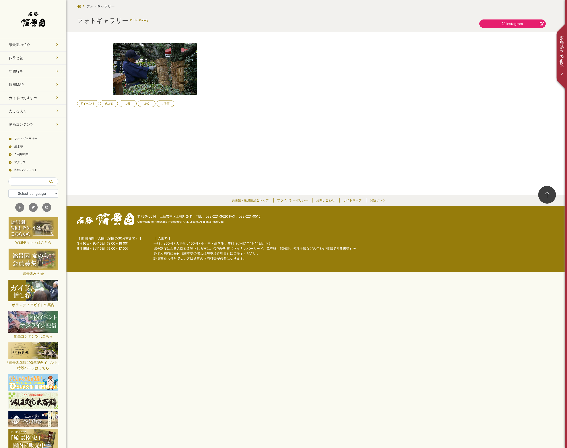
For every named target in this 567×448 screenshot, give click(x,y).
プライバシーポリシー (292, 200)
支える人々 (18, 111)
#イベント (88, 103)
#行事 (165, 103)
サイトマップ (352, 200)
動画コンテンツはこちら (33, 336)
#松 (146, 103)
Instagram (514, 23)
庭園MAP (16, 84)
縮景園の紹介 (19, 44)
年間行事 (16, 71)
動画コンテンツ (21, 124)
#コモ (109, 103)
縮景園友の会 (33, 273)
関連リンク (377, 200)
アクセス (20, 162)
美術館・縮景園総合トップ (250, 200)
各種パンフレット (25, 170)
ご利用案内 (21, 154)
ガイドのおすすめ (23, 98)
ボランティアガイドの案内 (33, 305)
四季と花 (16, 58)
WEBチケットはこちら (33, 242)
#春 (127, 103)
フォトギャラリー (25, 138)
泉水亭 (18, 146)
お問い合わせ (325, 200)
